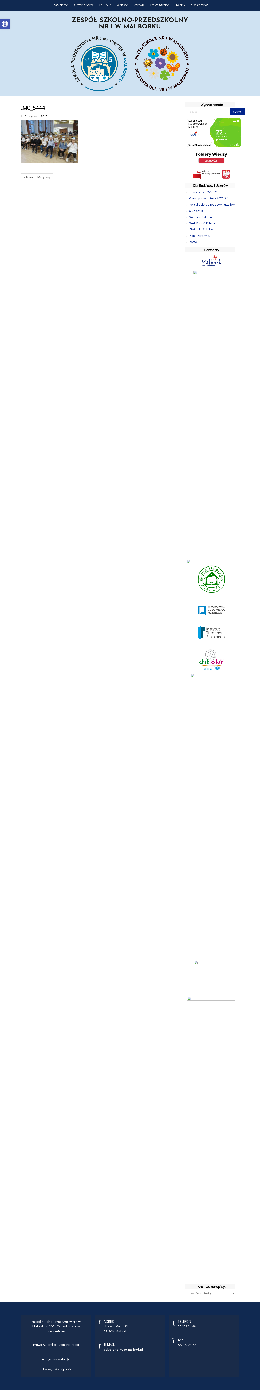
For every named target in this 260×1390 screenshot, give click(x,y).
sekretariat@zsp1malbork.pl (123, 1349)
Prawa (38, 1344)
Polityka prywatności (55, 1359)
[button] (5, 24)
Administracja (69, 1344)
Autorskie (50, 1344)
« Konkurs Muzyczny (36, 177)
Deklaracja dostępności (56, 1369)
